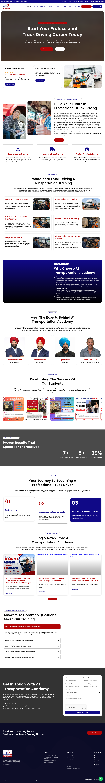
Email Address (87, 678)
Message (67, 696)
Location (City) (87, 684)
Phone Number (69, 684)
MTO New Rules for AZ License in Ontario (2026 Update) (51, 579)
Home (29, 6)
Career (58, 6)
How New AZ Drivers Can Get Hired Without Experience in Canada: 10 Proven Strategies (18, 580)
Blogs (69, 6)
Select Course (69, 690)
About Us (35, 6)
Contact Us (76, 6)
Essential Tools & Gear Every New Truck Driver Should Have (85, 579)
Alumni (64, 6)
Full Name (67, 678)
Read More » (9, 593)
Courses (49, 6)
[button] (52, 599)
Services (42, 6)
